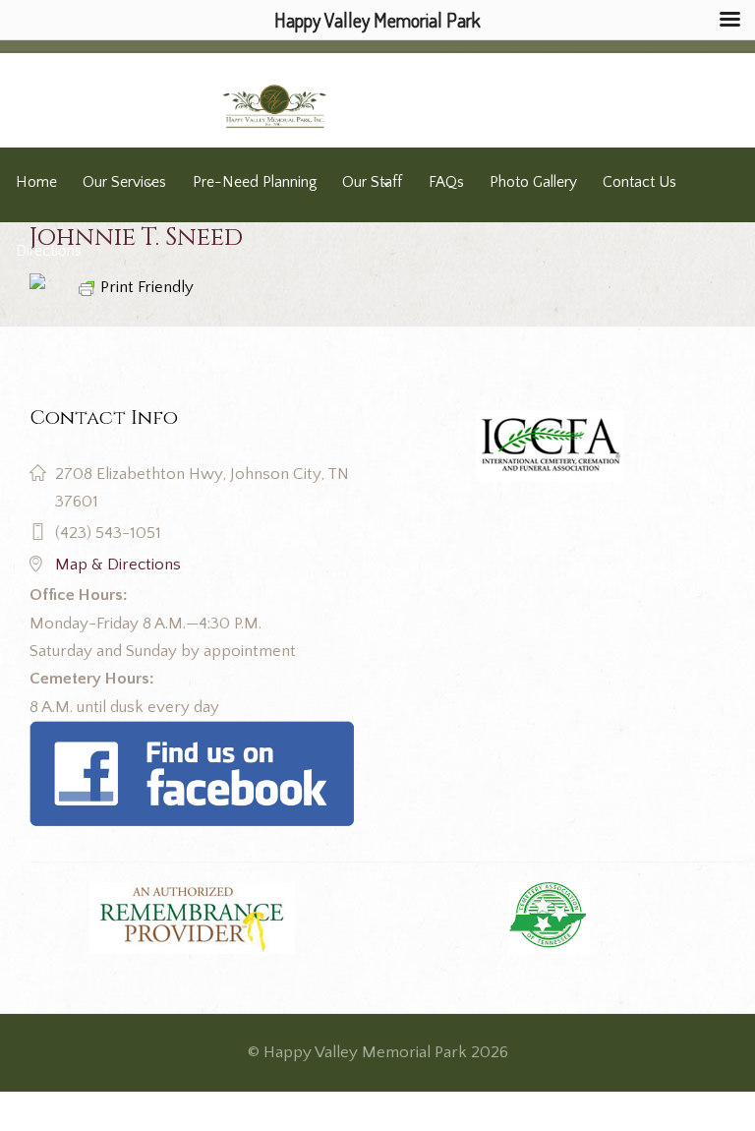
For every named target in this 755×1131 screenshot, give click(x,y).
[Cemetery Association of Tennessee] (549, 918)
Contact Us (639, 182)
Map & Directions (118, 564)
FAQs (446, 182)
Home (36, 182)
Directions (49, 251)
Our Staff (372, 182)
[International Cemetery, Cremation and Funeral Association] (191, 735)
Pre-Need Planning (255, 182)
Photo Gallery (533, 182)
